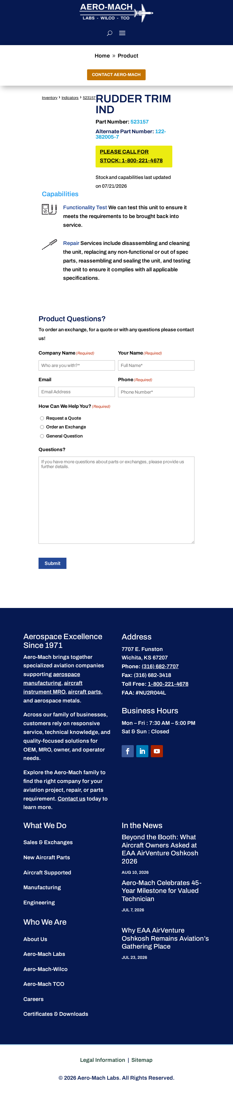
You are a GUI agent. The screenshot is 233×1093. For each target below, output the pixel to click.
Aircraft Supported (47, 873)
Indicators (70, 98)
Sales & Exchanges (48, 842)
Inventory (49, 98)
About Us (35, 939)
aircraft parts (84, 692)
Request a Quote (63, 418)
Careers (33, 999)
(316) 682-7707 (160, 666)
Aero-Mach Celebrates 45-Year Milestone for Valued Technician (161, 891)
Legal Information (102, 1060)
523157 (89, 98)
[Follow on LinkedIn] (142, 751)
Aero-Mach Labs (44, 954)
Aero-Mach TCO (43, 984)
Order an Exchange (66, 426)
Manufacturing (42, 887)
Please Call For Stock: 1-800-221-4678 (131, 156)
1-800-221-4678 (168, 684)
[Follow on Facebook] (128, 751)
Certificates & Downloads (55, 1014)
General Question (64, 436)
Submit (52, 563)
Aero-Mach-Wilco (45, 969)
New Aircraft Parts (46, 857)
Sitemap (142, 1060)
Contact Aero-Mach (116, 74)
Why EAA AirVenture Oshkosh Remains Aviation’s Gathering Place (165, 938)
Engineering (39, 903)
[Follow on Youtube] (157, 751)
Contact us (72, 799)
